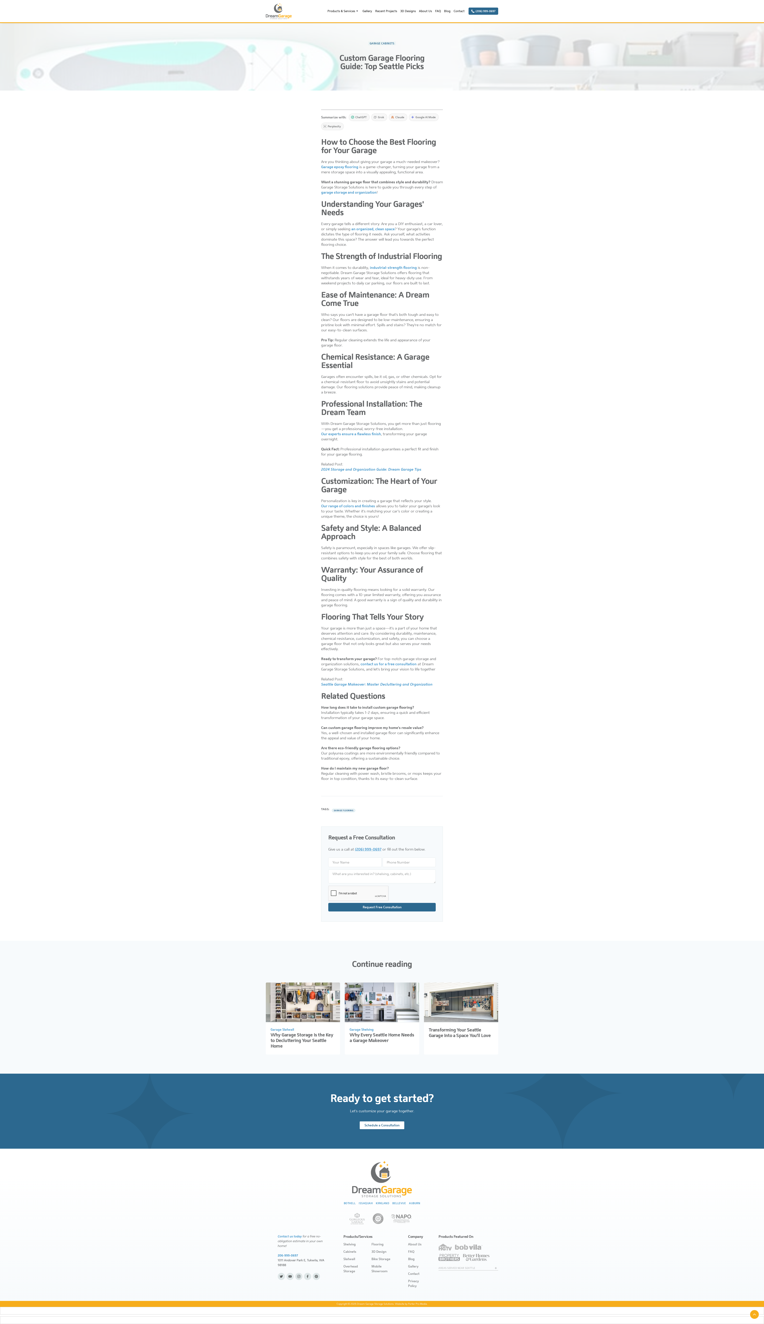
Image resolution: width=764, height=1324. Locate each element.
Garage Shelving (362, 1029)
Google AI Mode (425, 117)
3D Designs (408, 11)
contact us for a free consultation (389, 664)
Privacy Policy (413, 1283)
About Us (425, 11)
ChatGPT (361, 117)
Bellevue (399, 1203)
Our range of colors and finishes (348, 506)
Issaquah (366, 1203)
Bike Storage (380, 1259)
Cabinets (349, 1252)
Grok (381, 117)
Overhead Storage (350, 1268)
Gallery (367, 11)
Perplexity (334, 126)
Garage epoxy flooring (339, 167)
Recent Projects (386, 11)
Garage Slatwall (282, 1029)
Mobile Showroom (379, 1268)
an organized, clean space (373, 229)
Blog (447, 11)
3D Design (378, 1252)
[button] (343, 11)
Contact (459, 11)
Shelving (349, 1244)
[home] (279, 11)
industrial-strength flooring (393, 267)
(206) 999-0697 (368, 849)
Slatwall (349, 1259)
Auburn (414, 1203)
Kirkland (382, 1203)
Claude (399, 117)
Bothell (350, 1203)
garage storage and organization (349, 192)
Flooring (377, 1244)
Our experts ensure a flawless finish (351, 434)
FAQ (438, 11)
